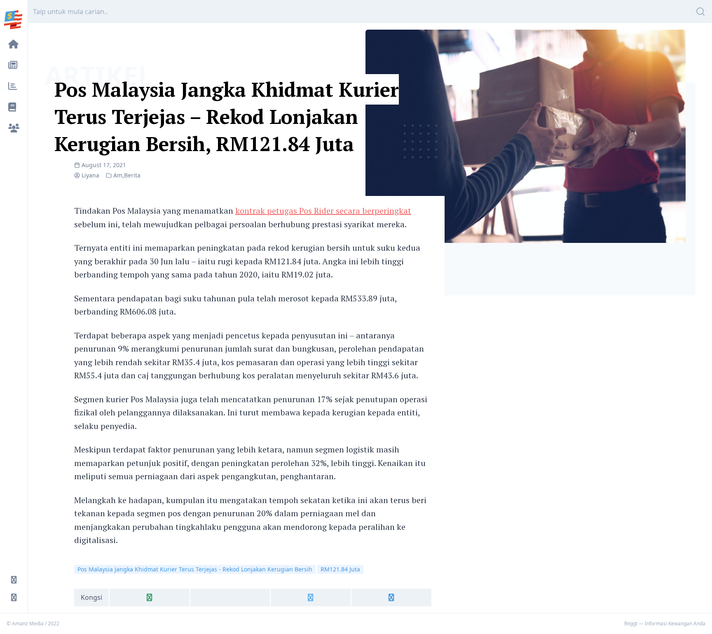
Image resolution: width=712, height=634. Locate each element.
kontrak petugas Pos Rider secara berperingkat (323, 210)
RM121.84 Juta (340, 569)
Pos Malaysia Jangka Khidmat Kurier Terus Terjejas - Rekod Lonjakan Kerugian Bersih (194, 569)
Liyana (90, 175)
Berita (132, 175)
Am (117, 175)
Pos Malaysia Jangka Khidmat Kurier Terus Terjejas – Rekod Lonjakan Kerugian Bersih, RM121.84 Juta (226, 116)
